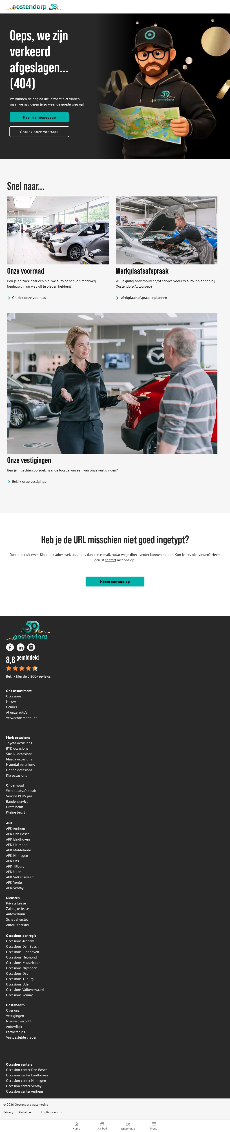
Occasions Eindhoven (22, 951)
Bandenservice (17, 801)
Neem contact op (115, 581)
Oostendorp (15, 1005)
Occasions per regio (21, 935)
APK (9, 823)
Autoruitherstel (17, 924)
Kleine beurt (15, 812)
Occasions (14, 696)
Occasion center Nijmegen (26, 1080)
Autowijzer (14, 1026)
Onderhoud (15, 785)
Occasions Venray (19, 995)
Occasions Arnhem (20, 941)
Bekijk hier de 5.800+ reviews (28, 676)
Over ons (13, 1010)
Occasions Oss (17, 973)
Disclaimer (25, 1112)
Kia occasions (16, 775)
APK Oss (12, 861)
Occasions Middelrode (23, 962)
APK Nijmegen (17, 855)
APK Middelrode (18, 850)
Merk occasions (18, 737)
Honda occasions (19, 770)
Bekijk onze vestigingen (30, 481)
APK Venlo (14, 882)
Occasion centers (19, 1064)
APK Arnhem (15, 828)
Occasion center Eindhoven (27, 1075)
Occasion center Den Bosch (26, 1069)
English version (51, 1112)
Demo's (11, 707)
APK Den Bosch (17, 834)
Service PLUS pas (19, 796)
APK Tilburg (15, 866)
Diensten (13, 897)
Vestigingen (15, 1015)
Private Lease (16, 903)
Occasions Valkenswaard (25, 989)
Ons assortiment (19, 690)
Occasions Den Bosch (22, 946)
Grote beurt (14, 807)
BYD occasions (17, 748)
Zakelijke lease (17, 908)
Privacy (8, 1112)
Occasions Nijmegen (21, 968)
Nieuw (11, 701)
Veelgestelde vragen (21, 1037)
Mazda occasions (19, 759)
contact (110, 560)
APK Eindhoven (18, 839)
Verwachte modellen (22, 717)
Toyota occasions (19, 743)
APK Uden (13, 871)
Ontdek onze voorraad (39, 131)
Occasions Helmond (21, 957)
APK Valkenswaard (20, 877)
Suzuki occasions (19, 753)
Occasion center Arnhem (24, 1091)
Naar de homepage (39, 117)
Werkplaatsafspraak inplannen (144, 297)
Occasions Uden (18, 984)
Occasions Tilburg (20, 978)
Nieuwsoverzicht (18, 1021)
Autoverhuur (15, 914)
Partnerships (15, 1032)
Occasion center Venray (23, 1086)
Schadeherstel (17, 919)
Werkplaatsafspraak (21, 790)
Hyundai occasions (20, 764)
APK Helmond (17, 844)
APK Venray (14, 888)
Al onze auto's (16, 712)
